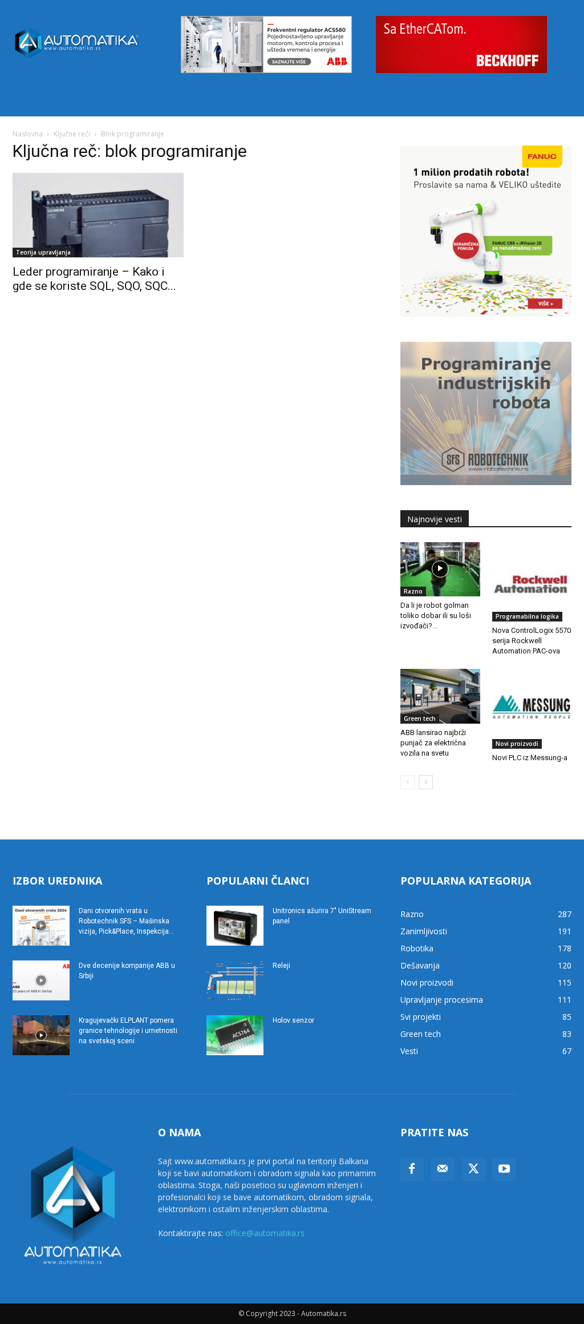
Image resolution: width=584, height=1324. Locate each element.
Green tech (420, 718)
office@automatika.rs (265, 1233)
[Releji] (234, 980)
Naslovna (28, 134)
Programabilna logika (527, 616)
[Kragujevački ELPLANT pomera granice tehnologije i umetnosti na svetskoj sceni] (41, 1035)
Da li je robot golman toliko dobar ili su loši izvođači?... (435, 615)
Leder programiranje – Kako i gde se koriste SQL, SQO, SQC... (94, 279)
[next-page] (426, 782)
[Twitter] (473, 1169)
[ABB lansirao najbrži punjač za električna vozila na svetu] (440, 696)
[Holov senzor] (234, 1035)
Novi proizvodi (517, 744)
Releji (281, 966)
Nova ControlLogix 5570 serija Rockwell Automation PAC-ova (531, 640)
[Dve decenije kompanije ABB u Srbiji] (41, 980)
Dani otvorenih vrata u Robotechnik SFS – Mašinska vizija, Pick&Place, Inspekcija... (126, 921)
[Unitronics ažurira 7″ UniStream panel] (234, 926)
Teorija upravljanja (43, 252)
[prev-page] (407, 782)
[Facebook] (411, 1169)
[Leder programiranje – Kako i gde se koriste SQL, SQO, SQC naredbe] (98, 215)
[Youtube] (504, 1169)
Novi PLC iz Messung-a (529, 757)
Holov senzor (293, 1020)
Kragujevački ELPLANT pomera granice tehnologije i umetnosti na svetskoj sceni (128, 1030)
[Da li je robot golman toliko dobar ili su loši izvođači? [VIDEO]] (440, 569)
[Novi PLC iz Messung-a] (532, 709)
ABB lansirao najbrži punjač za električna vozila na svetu (433, 742)
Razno (413, 591)
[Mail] (442, 1169)
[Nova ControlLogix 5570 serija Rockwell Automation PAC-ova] (532, 582)
